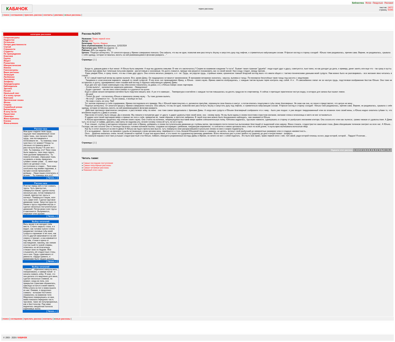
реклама (58, 15)
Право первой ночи (101, 39)
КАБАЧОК (22, 337)
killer (91, 41)
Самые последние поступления (98, 163)
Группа (96, 43)
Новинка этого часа (92, 170)
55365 (390, 10)
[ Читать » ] (52, 178)
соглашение (17, 15)
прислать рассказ (33, 15)
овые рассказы (72, 15)
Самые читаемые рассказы (96, 168)
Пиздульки (378, 3)
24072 (390, 7)
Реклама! (389, 3)
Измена (104, 43)
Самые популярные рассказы (97, 165)
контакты (48, 15)
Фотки (368, 3)
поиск (6, 15)
